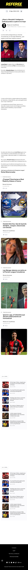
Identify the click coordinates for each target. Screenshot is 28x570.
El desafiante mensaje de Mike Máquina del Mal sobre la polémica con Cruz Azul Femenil (17, 422)
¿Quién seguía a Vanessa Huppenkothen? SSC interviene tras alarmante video (17, 415)
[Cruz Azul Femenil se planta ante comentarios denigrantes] (5, 392)
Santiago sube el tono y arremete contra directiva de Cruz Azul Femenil (17, 399)
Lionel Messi (4, 64)
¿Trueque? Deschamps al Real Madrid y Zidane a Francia (13, 180)
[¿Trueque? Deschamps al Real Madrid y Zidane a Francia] (14, 205)
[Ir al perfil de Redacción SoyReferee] (4, 25)
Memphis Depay (10, 70)
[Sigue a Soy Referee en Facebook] (7, 562)
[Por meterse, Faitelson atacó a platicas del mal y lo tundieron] (5, 408)
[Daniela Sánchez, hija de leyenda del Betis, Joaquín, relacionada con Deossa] (14, 251)
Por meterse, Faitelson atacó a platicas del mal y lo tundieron (17, 406)
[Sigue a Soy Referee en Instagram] (11, 562)
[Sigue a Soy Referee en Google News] (19, 562)
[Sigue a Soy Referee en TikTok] (16, 562)
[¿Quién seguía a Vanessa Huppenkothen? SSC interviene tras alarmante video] (5, 416)
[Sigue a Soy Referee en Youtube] (13, 562)
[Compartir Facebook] (3, 30)
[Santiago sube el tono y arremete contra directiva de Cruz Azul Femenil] (5, 400)
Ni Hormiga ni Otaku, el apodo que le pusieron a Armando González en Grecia (17, 384)
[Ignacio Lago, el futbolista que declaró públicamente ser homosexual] (14, 342)
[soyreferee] (14, 5)
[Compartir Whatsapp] (9, 30)
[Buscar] (6, 11)
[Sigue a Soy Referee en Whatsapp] (14, 560)
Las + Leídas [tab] (4, 376)
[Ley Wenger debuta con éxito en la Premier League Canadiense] (14, 295)
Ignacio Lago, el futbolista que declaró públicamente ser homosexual (14, 316)
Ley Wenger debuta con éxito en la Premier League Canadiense (14, 271)
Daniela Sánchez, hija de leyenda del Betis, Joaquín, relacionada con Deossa (14, 225)
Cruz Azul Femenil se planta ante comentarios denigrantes (17, 390)
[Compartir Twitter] (6, 30)
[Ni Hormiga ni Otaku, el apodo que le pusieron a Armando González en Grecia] (5, 385)
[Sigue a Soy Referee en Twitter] (9, 562)
